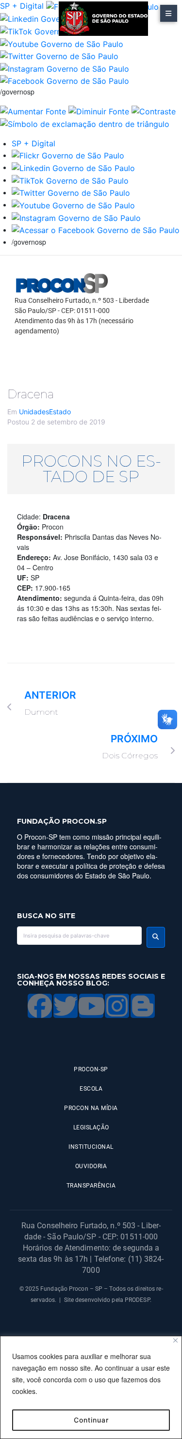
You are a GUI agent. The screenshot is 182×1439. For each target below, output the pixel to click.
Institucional (91, 1146)
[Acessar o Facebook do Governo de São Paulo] (96, 230)
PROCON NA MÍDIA (91, 1108)
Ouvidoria (91, 1166)
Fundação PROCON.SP (62, 821)
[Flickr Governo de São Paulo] (68, 155)
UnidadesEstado (45, 411)
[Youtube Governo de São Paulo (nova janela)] (61, 43)
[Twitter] (65, 1006)
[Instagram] (117, 1006)
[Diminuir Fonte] (98, 110)
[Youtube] (91, 1006)
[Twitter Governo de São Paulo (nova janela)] (59, 56)
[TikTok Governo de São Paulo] (70, 180)
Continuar (91, 1420)
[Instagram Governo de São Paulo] (64, 68)
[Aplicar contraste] (154, 110)
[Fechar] (175, 1340)
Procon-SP (91, 1069)
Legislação (91, 1127)
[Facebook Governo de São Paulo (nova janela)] (64, 80)
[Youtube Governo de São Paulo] (73, 204)
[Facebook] (40, 1006)
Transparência (91, 1185)
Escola (91, 1088)
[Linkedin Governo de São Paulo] (73, 167)
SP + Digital (22, 6)
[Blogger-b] (143, 1006)
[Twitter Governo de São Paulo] (71, 192)
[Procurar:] (79, 935)
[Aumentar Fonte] (33, 110)
